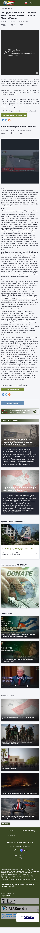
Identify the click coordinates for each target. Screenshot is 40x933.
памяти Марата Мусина (27, 111)
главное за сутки (7, 385)
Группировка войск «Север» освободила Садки (19, 488)
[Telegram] (6, 120)
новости (25, 385)
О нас (11, 831)
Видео (10, 9)
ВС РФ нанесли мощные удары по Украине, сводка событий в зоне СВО (17, 441)
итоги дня (18, 385)
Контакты (11, 835)
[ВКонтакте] (3, 120)
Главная (4, 9)
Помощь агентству (28, 831)
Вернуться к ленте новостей (20, 842)
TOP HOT (4, 111)
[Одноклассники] (9, 120)
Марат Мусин (13, 111)
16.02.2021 (8, 21)
